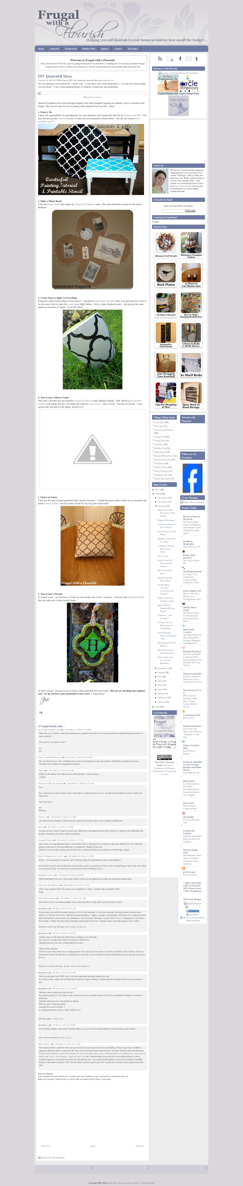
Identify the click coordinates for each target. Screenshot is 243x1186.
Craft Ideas (159, 422)
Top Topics (133, 48)
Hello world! (188, 717)
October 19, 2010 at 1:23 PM (65, 817)
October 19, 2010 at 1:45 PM (62, 827)
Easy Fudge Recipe (191, 772)
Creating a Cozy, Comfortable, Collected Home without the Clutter (191, 578)
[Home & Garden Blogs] (192, 911)
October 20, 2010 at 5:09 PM (72, 875)
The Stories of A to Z (192, 692)
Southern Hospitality (188, 543)
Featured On (71, 48)
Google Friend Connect (55, 67)
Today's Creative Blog (191, 747)
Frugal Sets (159, 440)
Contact (118, 48)
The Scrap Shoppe (192, 899)
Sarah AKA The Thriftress (48, 885)
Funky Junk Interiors (189, 556)
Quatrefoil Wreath (136, 597)
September (163, 668)
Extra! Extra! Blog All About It (50, 783)
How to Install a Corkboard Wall (190, 807)
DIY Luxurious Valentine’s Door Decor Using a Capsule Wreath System (190, 701)
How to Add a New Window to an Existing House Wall (192, 596)
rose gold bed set (125, 1053)
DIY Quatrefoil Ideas (55, 76)
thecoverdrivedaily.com (80, 966)
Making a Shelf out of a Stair (166, 540)
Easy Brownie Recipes (189, 752)
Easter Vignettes (190, 874)
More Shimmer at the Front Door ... (167, 651)
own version (95, 404)
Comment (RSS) (147, 1182)
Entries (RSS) (133, 1182)
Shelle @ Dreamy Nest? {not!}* (50, 856)
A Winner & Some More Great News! (166, 548)
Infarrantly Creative (45, 875)
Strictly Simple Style (190, 851)
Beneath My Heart (192, 651)
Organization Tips (162, 459)
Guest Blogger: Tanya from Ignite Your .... (167, 635)
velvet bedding (61, 1056)
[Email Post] (40, 712)
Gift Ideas (159, 444)
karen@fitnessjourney (46, 898)
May (160, 684)
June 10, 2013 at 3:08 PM (66, 933)
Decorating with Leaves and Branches (165, 660)
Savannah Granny (45, 840)
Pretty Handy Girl (192, 591)
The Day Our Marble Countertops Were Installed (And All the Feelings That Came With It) (192, 660)
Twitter (92, 67)
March (161, 693)
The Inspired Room (192, 571)
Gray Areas (163, 555)
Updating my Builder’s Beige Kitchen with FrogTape (192, 839)
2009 (157, 706)
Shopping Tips (161, 474)
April (160, 689)
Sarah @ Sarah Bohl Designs (49, 757)
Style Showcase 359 (191, 546)
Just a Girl (188, 803)
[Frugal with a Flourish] (192, 492)
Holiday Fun (160, 448)
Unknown (42, 817)
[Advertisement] (76, 1137)
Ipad (72, 976)
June (160, 680)
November (163, 501)
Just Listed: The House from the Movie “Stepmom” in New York (192, 732)
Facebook (82, 67)
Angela (40, 770)
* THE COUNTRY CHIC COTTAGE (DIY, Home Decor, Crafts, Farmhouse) (192, 887)
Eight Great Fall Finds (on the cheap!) (165, 563)
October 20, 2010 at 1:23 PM (82, 856)
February (162, 697)
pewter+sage (189, 872)
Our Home (159, 463)
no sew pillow (51, 503)
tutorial (63, 118)
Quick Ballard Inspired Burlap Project (166, 608)
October (162, 506)
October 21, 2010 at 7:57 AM (74, 898)
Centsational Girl (191, 715)
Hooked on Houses (192, 726)
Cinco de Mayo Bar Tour (191, 821)
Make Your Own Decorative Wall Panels (166, 512)
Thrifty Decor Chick (190, 609)
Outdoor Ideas (161, 467)
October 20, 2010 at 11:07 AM (71, 840)
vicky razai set (139, 1053)
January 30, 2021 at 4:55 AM (69, 1044)
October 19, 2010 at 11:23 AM (82, 783)
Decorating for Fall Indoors (166, 644)
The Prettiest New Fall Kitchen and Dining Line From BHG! (191, 616)
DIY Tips (73, 80)
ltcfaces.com (58, 1018)
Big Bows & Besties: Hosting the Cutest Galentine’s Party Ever (192, 679)
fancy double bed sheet (109, 1053)
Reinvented (188, 781)
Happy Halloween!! (167, 520)
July (160, 676)
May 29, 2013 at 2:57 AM (66, 908)
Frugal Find (160, 436)
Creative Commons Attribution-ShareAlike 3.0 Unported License (164, 770)
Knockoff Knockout (94, 80)
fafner (40, 827)
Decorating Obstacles (164, 429)
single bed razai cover (76, 1056)
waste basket (74, 304)
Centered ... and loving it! (165, 617)
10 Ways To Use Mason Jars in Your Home (165, 625)
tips (68, 1079)
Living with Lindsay (189, 832)
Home (41, 48)
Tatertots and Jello (132, 115)
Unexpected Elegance (85, 204)
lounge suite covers (46, 1056)
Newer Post (45, 1146)
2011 (157, 489)
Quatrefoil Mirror (82, 400)
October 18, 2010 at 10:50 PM (80, 757)
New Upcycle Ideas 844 (191, 562)
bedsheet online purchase (48, 1053)
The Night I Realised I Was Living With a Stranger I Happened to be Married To (192, 639)
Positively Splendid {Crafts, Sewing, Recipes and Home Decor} (192, 766)
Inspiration (82, 80)
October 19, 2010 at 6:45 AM (62, 770)
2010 (157, 493)
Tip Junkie (188, 817)
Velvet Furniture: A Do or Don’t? (167, 526)
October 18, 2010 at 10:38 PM (79, 729)
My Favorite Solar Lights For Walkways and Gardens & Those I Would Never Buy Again (192, 527)
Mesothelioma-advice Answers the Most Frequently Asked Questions (192, 859)
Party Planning (161, 470)
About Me (54, 48)
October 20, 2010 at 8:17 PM (77, 885)
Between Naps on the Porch (191, 518)
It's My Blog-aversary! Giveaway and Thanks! (165, 589)
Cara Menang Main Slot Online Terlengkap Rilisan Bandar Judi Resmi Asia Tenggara (191, 789)
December (163, 497)
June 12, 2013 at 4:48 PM (66, 1025)
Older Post (140, 1146)
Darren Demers (44, 1044)
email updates (86, 64)
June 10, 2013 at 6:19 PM (66, 972)
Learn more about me (183, 186)
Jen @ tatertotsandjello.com (49, 729)
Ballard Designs (96, 97)
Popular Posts (88, 48)
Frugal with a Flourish (116, 1182)
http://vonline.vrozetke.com (75, 926)
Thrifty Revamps (162, 478)
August (161, 672)
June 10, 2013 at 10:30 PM (66, 988)
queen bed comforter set (69, 1053)
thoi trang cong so (64, 1037)
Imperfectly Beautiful (105, 301)
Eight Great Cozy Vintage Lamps (166, 599)
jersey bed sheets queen (89, 1053)
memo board (54, 204)
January (161, 701)
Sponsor (105, 48)
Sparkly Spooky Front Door (165, 579)
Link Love (107, 80)
